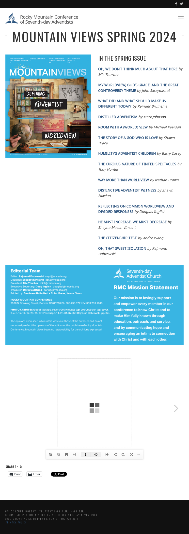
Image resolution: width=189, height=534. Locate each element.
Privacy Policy (16, 522)
